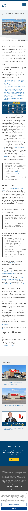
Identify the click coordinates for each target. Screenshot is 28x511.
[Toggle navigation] (24, 4)
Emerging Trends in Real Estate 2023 (12, 278)
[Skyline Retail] (5, 5)
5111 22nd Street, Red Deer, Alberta (13, 89)
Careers (19, 489)
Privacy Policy (22, 501)
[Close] (26, 493)
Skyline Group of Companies (9, 329)
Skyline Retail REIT (15, 173)
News (11, 17)
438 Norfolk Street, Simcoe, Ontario (13, 84)
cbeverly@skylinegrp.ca (8, 345)
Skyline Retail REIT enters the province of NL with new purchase (14, 383)
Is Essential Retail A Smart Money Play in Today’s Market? (13, 406)
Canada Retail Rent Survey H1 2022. (14, 284)
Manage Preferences (14, 504)
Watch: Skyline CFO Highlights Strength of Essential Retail (14, 428)
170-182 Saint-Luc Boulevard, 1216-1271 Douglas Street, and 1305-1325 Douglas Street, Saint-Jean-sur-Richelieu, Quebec (14, 92)
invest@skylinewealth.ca (8, 272)
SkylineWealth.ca (14, 263)
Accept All (14, 508)
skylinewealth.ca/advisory (8, 273)
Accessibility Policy (18, 486)
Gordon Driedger (17, 171)
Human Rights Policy (11, 489)
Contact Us (14, 460)
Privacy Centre (9, 486)
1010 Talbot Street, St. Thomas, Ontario (14, 80)
